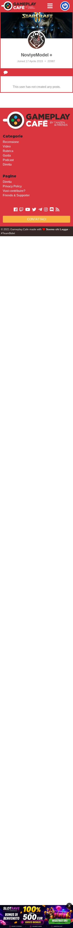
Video (7, 146)
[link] (36, 916)
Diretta (7, 164)
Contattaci (36, 219)
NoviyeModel (35, 54)
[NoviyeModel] (36, 40)
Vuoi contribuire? (14, 190)
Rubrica (8, 151)
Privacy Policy (12, 186)
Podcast (8, 160)
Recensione (11, 142)
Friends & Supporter (16, 195)
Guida (7, 155)
